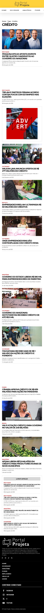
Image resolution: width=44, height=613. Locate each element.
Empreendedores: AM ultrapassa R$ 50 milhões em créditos (21, 205)
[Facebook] (2, 558)
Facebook (9, 590)
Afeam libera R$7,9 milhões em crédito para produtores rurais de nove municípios (21, 463)
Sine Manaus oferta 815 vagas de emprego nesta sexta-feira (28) (20, 524)
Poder (4, 387)
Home (4, 21)
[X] (12, 558)
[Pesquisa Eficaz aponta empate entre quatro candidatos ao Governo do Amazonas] (22, 39)
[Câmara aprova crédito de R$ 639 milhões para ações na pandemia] (22, 375)
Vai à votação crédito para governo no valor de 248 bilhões (22, 426)
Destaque (5, 52)
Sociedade (5, 349)
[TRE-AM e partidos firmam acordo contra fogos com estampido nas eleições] (22, 78)
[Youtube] (4, 603)
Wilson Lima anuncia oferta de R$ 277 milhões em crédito (20, 169)
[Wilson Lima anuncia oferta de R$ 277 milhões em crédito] (22, 154)
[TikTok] (9, 558)
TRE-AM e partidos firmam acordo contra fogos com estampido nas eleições (20, 94)
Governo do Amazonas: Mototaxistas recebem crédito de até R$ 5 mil (20, 315)
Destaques (6, 90)
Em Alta (4, 202)
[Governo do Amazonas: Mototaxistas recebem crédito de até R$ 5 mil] (22, 298)
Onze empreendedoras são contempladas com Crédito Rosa (20, 241)
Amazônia (5, 274)
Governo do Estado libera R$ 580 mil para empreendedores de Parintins (22, 278)
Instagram (10, 595)
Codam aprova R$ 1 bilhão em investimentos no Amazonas (21, 511)
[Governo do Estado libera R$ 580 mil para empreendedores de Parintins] (22, 262)
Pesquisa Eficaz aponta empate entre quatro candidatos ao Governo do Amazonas (19, 56)
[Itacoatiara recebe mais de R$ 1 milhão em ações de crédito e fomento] (22, 336)
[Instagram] (5, 558)
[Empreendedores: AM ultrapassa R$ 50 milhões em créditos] (22, 190)
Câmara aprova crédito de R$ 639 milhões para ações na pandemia (20, 390)
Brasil (4, 423)
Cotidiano (5, 166)
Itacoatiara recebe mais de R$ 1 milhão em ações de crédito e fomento (18, 353)
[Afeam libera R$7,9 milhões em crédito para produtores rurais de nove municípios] (22, 447)
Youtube (9, 603)
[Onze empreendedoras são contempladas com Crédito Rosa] (22, 226)
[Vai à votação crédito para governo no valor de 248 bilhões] (22, 411)
